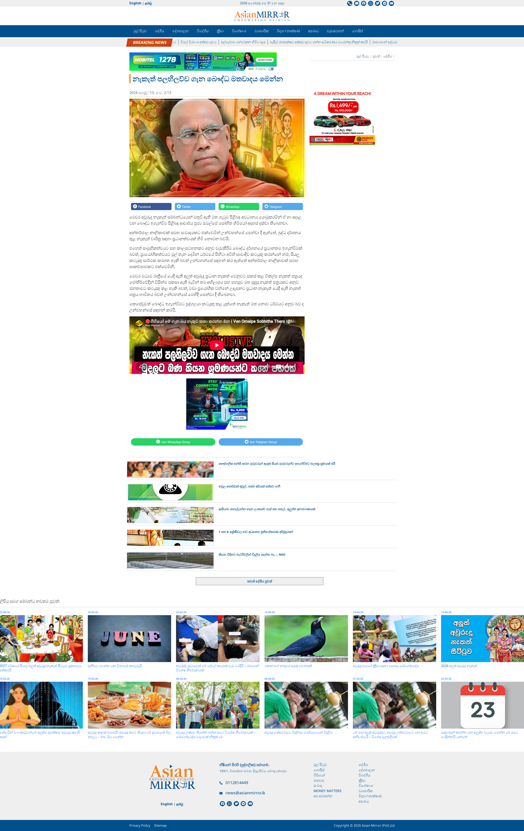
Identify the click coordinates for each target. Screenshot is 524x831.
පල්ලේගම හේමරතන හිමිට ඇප (218, 42)
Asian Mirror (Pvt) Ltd (378, 825)
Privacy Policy (139, 825)
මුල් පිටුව (140, 30)
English (135, 3)
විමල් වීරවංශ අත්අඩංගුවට (174, 42)
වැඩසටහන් (335, 30)
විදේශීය (203, 30)
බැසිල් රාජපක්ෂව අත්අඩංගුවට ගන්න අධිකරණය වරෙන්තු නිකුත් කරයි (294, 42)
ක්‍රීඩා (220, 30)
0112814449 (237, 782)
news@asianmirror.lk (245, 793)
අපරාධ (313, 30)
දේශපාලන (180, 30)
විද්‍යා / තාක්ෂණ (288, 30)
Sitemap (160, 825)
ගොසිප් (357, 30)
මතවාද (319, 780)
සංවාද (318, 785)
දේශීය (159, 30)
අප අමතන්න (323, 796)
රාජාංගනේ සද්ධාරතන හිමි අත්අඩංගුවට (375, 42)
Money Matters (327, 790)
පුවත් (377, 56)
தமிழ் (148, 3)
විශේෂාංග (239, 30)
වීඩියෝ (319, 775)
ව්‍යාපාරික (262, 30)
